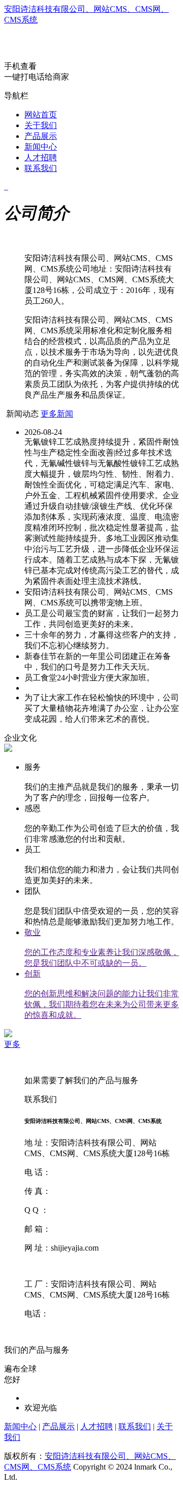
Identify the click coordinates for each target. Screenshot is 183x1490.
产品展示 (40, 136)
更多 (12, 1044)
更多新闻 (57, 413)
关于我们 (40, 125)
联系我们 (40, 168)
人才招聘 (40, 157)
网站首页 (40, 114)
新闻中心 (40, 146)
